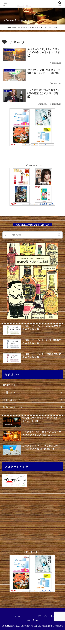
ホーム (17, 615)
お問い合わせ (32, 620)
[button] (59, 235)
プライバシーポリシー (48, 615)
